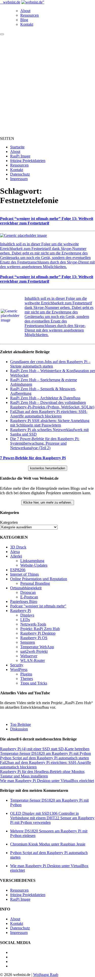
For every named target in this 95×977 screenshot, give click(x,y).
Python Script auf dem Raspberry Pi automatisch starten (44, 758)
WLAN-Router (32, 660)
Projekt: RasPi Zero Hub (40, 629)
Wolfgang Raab (45, 974)
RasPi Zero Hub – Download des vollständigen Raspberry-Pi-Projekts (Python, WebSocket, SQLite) (52, 404)
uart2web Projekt (34, 651)
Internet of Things (24, 574)
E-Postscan (29, 597)
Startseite (17, 147)
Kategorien (9, 522)
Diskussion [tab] (19, 729)
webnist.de (11, 2)
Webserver (28, 656)
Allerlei (16, 556)
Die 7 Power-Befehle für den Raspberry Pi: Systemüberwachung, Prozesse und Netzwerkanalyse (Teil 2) (44, 443)
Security (16, 665)
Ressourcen (29, 15)
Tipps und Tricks (33, 683)
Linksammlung (32, 561)
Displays (27, 615)
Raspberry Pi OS (33, 638)
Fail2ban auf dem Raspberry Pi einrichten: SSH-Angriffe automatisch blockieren (48, 413)
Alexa (15, 551)
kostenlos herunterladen (47, 468)
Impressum (19, 179)
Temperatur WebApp (37, 647)
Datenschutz (20, 174)
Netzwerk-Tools (33, 624)
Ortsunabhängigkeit (26, 588)
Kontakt (26, 24)
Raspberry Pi (20, 610)
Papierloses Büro (23, 601)
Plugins (26, 674)
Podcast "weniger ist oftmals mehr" (38, 606)
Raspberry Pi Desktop (37, 633)
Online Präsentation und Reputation (38, 579)
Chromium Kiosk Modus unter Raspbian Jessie (47, 844)
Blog (24, 20)
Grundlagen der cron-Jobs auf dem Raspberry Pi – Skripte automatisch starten (50, 364)
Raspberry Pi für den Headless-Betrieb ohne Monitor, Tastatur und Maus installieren (42, 773)
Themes (26, 678)
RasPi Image (20, 156)
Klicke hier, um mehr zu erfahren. (47, 502)
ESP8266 (17, 570)
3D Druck (18, 547)
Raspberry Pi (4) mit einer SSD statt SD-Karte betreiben (44, 749)
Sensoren (27, 642)
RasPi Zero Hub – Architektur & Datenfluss (45, 398)
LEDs (25, 619)
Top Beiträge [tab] (20, 724)
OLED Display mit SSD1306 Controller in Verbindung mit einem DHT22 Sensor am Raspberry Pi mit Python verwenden (52, 818)
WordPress (18, 669)
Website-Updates (33, 565)
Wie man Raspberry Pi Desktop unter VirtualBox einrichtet (47, 780)
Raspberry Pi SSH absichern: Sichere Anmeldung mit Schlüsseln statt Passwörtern (49, 422)
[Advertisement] (47, 85)
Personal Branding (35, 583)
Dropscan (28, 592)
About (25, 11)
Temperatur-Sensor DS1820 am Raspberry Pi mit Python (45, 753)
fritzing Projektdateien (27, 160)
